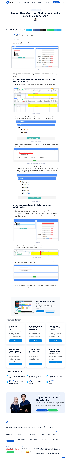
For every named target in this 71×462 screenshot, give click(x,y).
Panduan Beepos (45, 437)
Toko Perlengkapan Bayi (34, 437)
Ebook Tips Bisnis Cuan (46, 441)
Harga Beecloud (9, 434)
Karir (54, 434)
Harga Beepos (9, 436)
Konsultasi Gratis (49, 311)
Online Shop (20, 441)
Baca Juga (15, 340)
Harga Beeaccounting (10, 432)
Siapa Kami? (55, 432)
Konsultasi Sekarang (42, 410)
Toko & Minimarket (21, 436)
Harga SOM (8, 437)
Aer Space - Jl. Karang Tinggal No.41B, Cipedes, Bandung (48, 449)
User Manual (44, 439)
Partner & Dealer (56, 439)
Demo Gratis (56, 2)
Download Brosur (10, 440)
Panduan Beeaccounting (46, 434)
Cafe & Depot (20, 437)
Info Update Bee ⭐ (45, 442)
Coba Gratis (40, 311)
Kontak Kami (55, 436)
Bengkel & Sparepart (22, 439)
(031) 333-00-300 (31, 448)
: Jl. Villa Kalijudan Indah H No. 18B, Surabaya (45, 448)
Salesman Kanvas (21, 434)
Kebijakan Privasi (56, 441)
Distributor (20, 432)
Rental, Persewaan (33, 439)
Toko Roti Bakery (33, 432)
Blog (42, 432)
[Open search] (64, 2)
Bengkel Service (33, 434)
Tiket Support (55, 437)
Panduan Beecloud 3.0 (46, 436)
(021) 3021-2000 (24, 448)
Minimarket (32, 436)
